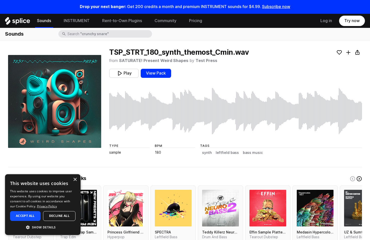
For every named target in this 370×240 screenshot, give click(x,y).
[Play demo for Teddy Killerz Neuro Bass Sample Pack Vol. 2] (220, 208)
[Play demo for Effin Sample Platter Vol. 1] (268, 208)
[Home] (17, 22)
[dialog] (43, 204)
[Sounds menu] (55, 21)
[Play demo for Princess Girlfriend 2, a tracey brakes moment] (126, 208)
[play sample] (235, 111)
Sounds (44, 20)
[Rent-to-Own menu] (145, 21)
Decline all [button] (59, 216)
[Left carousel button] (352, 178)
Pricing (195, 20)
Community (165, 20)
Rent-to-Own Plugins (122, 20)
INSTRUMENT (77, 20)
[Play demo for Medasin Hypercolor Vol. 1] (315, 208)
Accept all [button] (25, 216)
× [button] (75, 180)
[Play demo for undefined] (54, 101)
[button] (43, 227)
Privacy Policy (47, 206)
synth (207, 153)
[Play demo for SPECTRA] (173, 208)
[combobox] (109, 34)
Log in (326, 20)
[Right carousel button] (359, 178)
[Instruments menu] (93, 21)
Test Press (206, 60)
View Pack (156, 73)
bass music (253, 153)
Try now (352, 20)
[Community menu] (180, 21)
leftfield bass (227, 153)
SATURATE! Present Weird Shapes (153, 60)
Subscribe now (276, 6)
